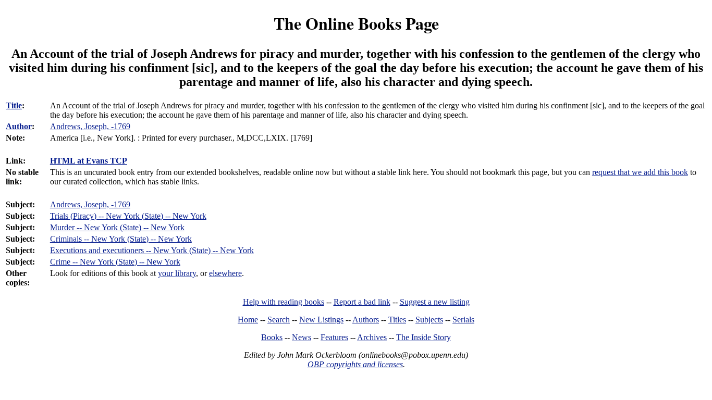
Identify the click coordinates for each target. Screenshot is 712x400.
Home (248, 319)
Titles (397, 319)
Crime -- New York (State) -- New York (115, 261)
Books (272, 337)
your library (177, 273)
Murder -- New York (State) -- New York (117, 227)
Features (334, 337)
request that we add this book (640, 172)
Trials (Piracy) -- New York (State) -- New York (128, 215)
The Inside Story (423, 337)
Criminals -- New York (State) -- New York (121, 238)
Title (14, 105)
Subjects (429, 319)
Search (278, 319)
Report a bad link (362, 301)
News (301, 337)
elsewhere (225, 273)
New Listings (321, 319)
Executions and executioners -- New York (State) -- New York (152, 250)
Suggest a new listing (435, 301)
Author (19, 126)
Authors (365, 319)
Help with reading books (283, 301)
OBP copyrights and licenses (355, 364)
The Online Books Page (356, 23)
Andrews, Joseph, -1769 (90, 204)
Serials (463, 319)
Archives (372, 337)
